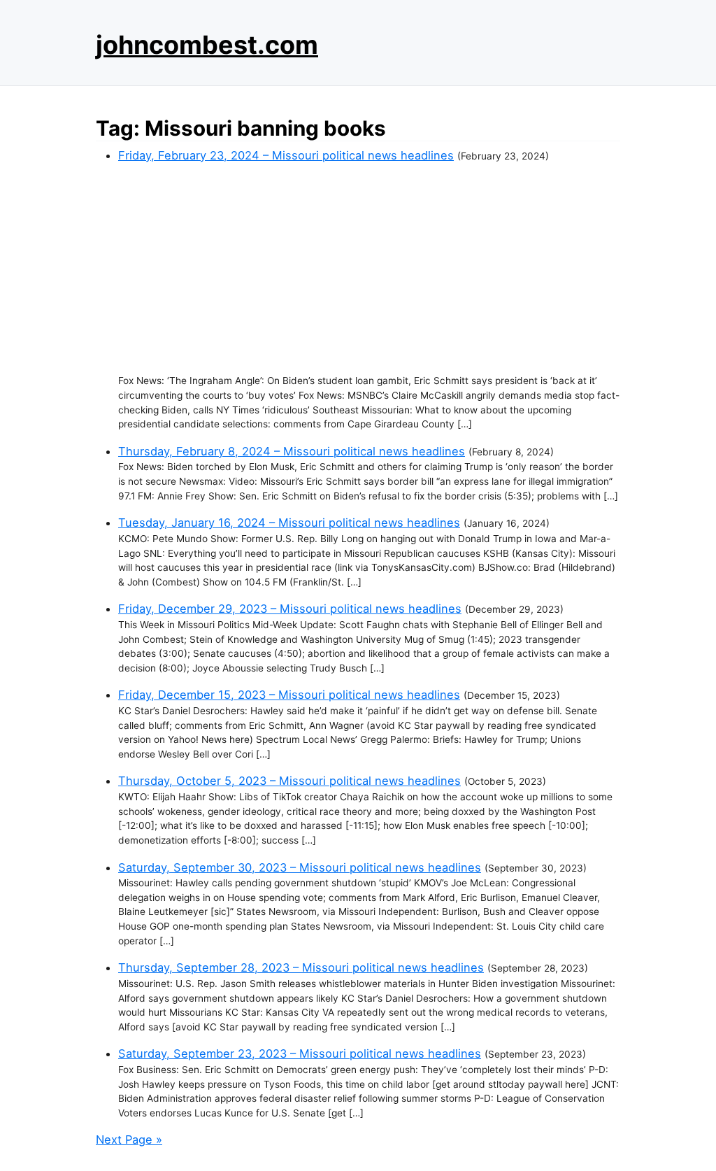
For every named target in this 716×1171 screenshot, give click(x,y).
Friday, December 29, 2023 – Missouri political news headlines (289, 609)
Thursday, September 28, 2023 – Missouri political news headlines (301, 967)
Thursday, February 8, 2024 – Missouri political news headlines (291, 451)
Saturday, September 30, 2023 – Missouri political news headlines (299, 867)
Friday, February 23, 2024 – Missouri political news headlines (286, 155)
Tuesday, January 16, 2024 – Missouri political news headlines (289, 523)
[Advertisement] (369, 269)
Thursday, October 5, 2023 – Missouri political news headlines (289, 781)
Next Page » (129, 1140)
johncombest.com (207, 44)
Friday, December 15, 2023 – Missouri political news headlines (289, 695)
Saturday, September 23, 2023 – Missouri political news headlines (299, 1053)
